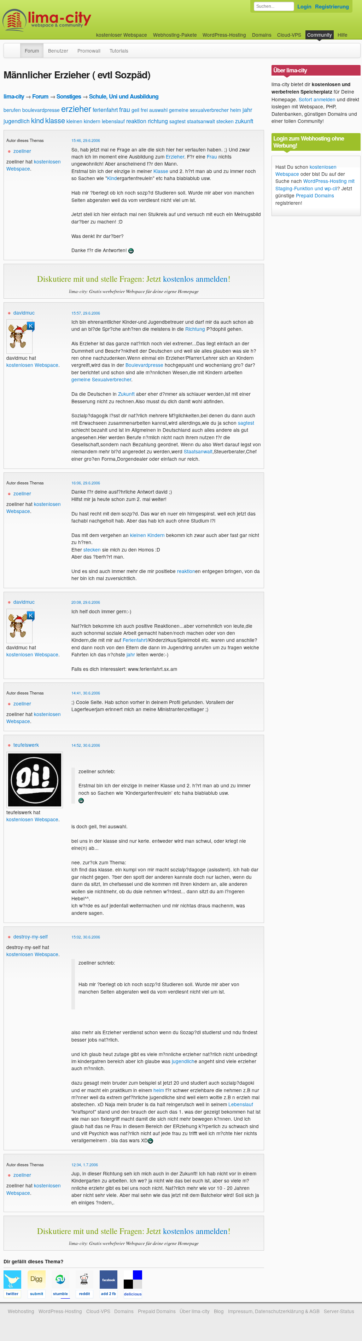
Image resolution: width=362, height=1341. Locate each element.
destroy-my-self (30, 936)
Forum (32, 50)
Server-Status (339, 1311)
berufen (12, 109)
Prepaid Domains (315, 195)
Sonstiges (69, 96)
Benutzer (58, 50)
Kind (112, 177)
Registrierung (332, 6)
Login (304, 6)
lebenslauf (113, 121)
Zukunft (126, 393)
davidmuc (24, 312)
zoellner (22, 150)
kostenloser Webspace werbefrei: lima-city (73, 20)
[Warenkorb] (353, 31)
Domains (262, 34)
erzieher (76, 108)
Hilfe (343, 34)
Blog (219, 1311)
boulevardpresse (41, 109)
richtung (158, 121)
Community (319, 34)
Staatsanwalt (198, 451)
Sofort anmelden (317, 99)
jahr (247, 110)
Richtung (195, 328)
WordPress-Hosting (224, 34)
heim (235, 109)
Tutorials (119, 50)
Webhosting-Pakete (175, 34)
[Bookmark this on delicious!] (135, 1295)
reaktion (136, 121)
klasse (55, 120)
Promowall (88, 50)
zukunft (244, 121)
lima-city (14, 96)
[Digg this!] (40, 1295)
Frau (212, 156)
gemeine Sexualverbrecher (101, 379)
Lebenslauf (240, 1104)
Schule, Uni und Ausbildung (123, 96)
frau (124, 109)
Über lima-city (195, 1311)
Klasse (160, 170)
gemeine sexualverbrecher (199, 109)
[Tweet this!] (16, 1295)
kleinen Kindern (147, 534)
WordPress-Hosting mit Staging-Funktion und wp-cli (315, 184)
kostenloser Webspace (121, 34)
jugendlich (17, 121)
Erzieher (175, 156)
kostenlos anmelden (195, 278)
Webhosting (21, 1311)
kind (37, 120)
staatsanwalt (201, 121)
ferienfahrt (105, 110)
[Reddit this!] (88, 1295)
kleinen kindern (83, 121)
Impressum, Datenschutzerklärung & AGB (274, 1311)
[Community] (15, 46)
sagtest (177, 121)
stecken (225, 121)
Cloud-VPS (289, 34)
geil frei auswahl (150, 109)
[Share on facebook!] (112, 1295)
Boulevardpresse (144, 364)
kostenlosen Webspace (32, 364)
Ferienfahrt (135, 639)
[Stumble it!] (64, 1295)
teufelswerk (26, 744)
